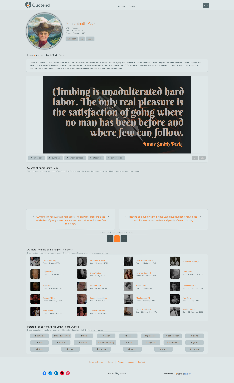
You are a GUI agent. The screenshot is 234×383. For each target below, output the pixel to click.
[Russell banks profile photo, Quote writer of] (82, 286)
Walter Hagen (189, 309)
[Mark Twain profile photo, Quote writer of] (175, 274)
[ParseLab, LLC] (183, 373)
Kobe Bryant (48, 310)
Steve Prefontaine (97, 310)
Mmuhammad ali (143, 298)
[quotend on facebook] (44, 373)
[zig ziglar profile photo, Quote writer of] (35, 286)
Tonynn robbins (189, 285)
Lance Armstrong (143, 309)
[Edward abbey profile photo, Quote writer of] (35, 299)
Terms (110, 362)
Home (30, 55)
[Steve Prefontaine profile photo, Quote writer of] (82, 311)
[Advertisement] (117, 191)
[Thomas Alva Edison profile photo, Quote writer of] (128, 261)
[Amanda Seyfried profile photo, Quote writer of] (128, 274)
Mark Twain (187, 271)
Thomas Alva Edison (144, 260)
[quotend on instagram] (68, 373)
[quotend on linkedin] (56, 373)
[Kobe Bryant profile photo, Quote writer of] (35, 311)
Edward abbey (49, 298)
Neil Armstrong (49, 260)
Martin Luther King (97, 260)
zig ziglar (47, 285)
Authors (121, 6)
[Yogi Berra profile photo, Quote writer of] (175, 299)
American (75, 28)
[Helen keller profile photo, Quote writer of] (128, 286)
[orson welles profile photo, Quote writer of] (82, 274)
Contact (141, 362)
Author (39, 55)
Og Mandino (48, 271)
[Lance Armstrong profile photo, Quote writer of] (128, 311)
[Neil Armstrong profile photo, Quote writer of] (35, 261)
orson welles (95, 273)
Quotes (132, 6)
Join (206, 5)
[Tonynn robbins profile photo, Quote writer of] (175, 286)
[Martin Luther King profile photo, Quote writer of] (82, 261)
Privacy (121, 362)
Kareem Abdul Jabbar (98, 298)
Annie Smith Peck (80, 23)
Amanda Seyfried (143, 273)
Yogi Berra (187, 298)
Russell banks (95, 285)
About (131, 362)
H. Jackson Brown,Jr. (191, 261)
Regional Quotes (96, 362)
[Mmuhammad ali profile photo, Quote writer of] (128, 299)
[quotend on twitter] (50, 373)
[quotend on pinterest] (62, 373)
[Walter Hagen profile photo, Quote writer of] (175, 311)
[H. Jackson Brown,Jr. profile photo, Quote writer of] (175, 261)
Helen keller (141, 285)
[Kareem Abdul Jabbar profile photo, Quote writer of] (82, 299)
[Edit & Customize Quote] (195, 158)
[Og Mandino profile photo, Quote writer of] (35, 274)
